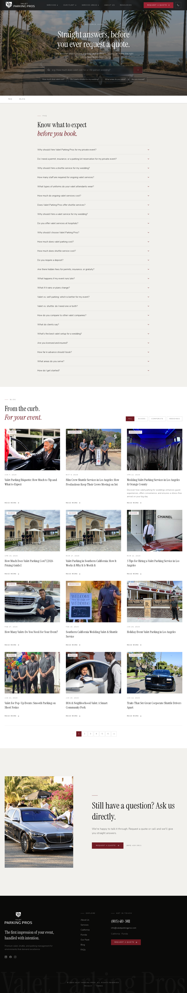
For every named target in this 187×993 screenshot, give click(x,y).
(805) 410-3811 (134, 845)
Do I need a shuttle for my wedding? (84, 79)
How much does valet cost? (53, 79)
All (130, 419)
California (85, 929)
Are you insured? (138, 79)
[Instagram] (15, 957)
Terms (99, 986)
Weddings (174, 419)
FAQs (83, 949)
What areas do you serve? (115, 79)
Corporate (157, 419)
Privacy (88, 986)
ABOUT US (109, 5)
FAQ (10, 99)
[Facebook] (10, 957)
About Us (85, 920)
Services (85, 924)
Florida (84, 934)
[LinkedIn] (6, 957)
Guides (141, 419)
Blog (22, 99)
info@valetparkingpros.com (123, 928)
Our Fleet (85, 939)
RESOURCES (126, 5)
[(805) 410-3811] (178, 5)
